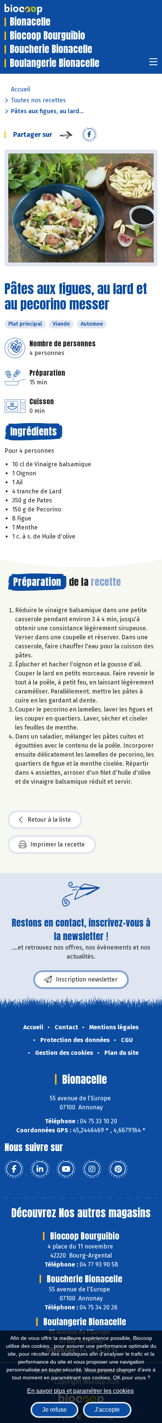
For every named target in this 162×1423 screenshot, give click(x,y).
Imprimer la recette (57, 844)
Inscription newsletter (87, 979)
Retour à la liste (49, 819)
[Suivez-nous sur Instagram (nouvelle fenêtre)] (92, 1169)
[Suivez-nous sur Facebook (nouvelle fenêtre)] (14, 1169)
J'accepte (107, 1409)
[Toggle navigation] (153, 64)
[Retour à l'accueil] (35, 9)
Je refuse (54, 1409)
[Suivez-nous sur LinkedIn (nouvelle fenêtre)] (40, 1169)
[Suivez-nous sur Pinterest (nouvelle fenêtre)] (118, 1169)
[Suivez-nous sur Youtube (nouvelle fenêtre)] (66, 1169)
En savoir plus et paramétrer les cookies (80, 1391)
